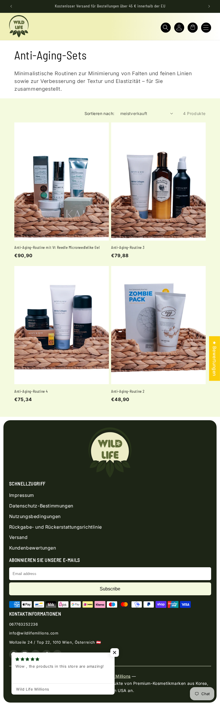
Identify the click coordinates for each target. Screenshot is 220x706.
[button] (166, 28)
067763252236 (23, 624)
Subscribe (110, 588)
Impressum (21, 495)
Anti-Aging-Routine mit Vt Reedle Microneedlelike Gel (57, 247)
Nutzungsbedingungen (35, 516)
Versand (18, 537)
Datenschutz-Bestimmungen (41, 506)
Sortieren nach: (100, 113)
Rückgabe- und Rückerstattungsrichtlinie (55, 527)
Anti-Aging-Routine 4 (31, 391)
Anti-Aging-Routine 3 (128, 247)
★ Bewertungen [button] (214, 358)
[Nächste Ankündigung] (209, 6)
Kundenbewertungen (32, 548)
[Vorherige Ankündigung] (11, 6)
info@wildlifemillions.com (33, 633)
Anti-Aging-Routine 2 (128, 391)
